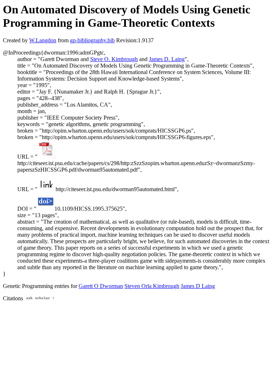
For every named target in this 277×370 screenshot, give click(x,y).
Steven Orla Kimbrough (151, 286)
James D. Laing (167, 59)
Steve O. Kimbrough (114, 59)
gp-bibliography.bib (92, 40)
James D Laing (198, 286)
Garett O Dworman (101, 286)
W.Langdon (42, 40)
